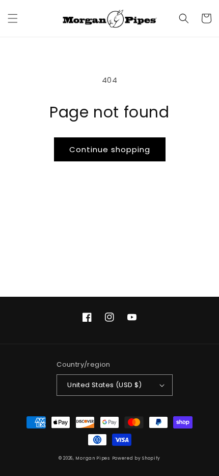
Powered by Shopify (136, 458)
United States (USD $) (104, 385)
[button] (13, 18)
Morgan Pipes (92, 458)
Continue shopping (109, 149)
